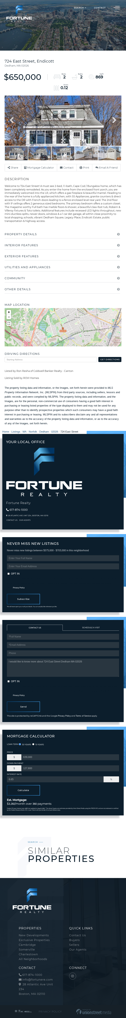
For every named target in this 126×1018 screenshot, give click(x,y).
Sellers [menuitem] (74, 945)
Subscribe (23, 599)
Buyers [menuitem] (74, 940)
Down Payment (15, 763)
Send (23, 706)
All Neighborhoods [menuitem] (33, 959)
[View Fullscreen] (8, 323)
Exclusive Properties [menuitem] (34, 940)
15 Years (39, 744)
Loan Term (12, 744)
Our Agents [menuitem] (78, 949)
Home (5, 431)
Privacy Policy (18, 588)
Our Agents (24, 520)
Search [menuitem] (79, 7)
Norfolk (33, 431)
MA (24, 431)
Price (10, 752)
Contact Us (11, 520)
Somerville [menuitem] (27, 949)
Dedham (44, 431)
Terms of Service (83, 716)
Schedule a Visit (91, 627)
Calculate (23, 790)
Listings (15, 431)
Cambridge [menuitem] (27, 945)
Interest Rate (14, 774)
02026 (54, 431)
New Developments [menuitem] (34, 935)
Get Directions (110, 359)
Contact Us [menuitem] (77, 935)
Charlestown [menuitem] (28, 954)
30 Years (26, 744)
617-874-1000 (19, 510)
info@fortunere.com (37, 979)
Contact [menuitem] (100, 7)
